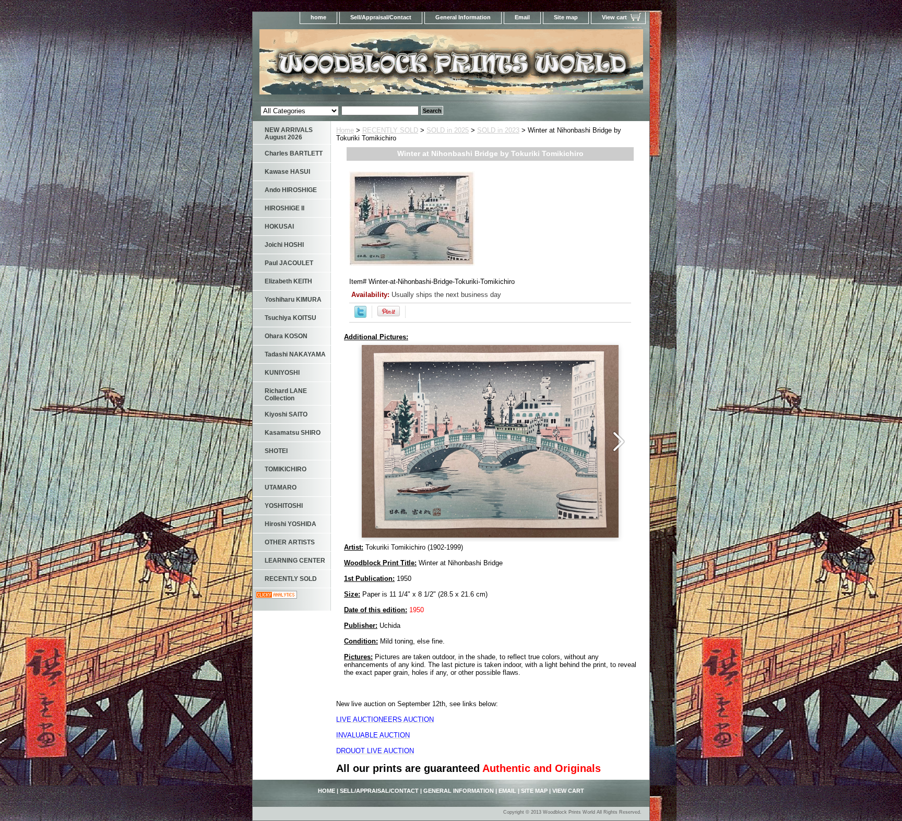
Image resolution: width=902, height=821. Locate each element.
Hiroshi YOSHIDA (290, 524)
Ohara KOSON (286, 336)
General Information (463, 17)
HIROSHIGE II (284, 208)
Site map (566, 17)
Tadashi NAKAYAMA (295, 354)
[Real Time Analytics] (276, 596)
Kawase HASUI (287, 171)
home (318, 17)
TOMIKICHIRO (285, 469)
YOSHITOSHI (284, 505)
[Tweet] (360, 315)
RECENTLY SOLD (390, 130)
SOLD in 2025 (447, 130)
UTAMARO (280, 487)
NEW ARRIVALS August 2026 (289, 133)
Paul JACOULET (289, 263)
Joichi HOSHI (284, 244)
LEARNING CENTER (295, 560)
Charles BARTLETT (294, 153)
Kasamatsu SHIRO (293, 432)
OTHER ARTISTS (290, 542)
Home (345, 130)
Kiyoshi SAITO (286, 414)
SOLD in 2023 (498, 130)
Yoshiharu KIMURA (293, 299)
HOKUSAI (279, 226)
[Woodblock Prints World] (383, 65)
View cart (614, 17)
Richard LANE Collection (286, 394)
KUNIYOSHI (282, 372)
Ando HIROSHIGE (291, 190)
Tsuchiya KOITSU (290, 318)
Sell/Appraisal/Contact (380, 17)
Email (522, 17)
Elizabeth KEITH (288, 281)
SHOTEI (276, 451)
